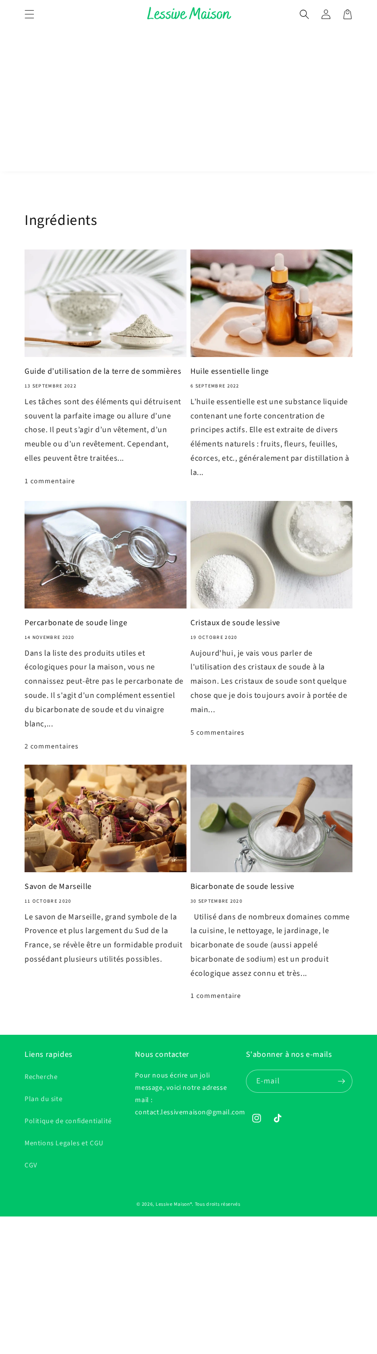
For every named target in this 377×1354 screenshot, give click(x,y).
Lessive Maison (173, 1204)
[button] (29, 14)
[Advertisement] (188, 102)
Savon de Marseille (58, 886)
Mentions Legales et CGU (64, 1143)
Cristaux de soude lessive (235, 622)
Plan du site (43, 1099)
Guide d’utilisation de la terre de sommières (103, 371)
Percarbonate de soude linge (76, 622)
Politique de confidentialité (68, 1121)
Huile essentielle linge (229, 371)
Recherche (41, 1077)
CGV (31, 1165)
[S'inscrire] (341, 1081)
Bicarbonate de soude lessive (242, 886)
